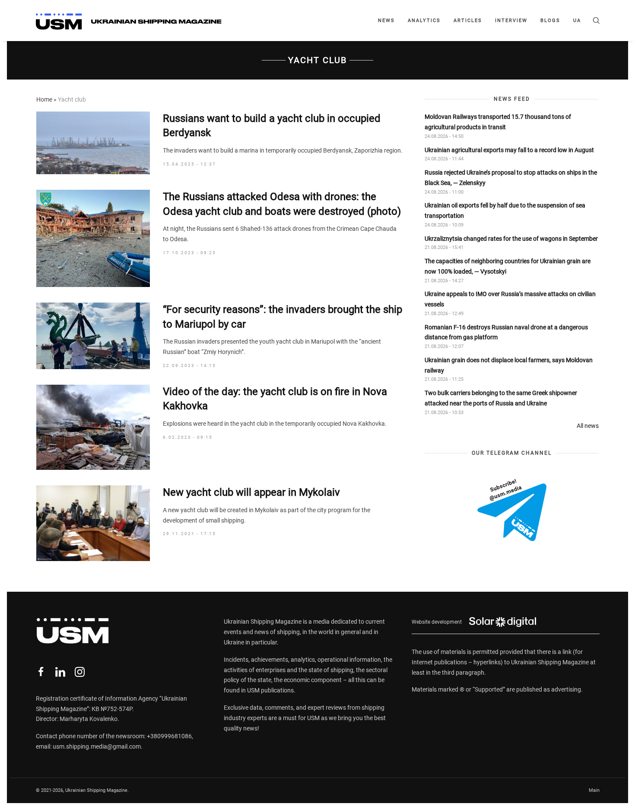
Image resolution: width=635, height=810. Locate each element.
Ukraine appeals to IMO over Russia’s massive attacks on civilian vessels (510, 299)
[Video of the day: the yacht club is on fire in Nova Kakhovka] (93, 427)
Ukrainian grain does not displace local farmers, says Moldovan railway (509, 365)
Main (594, 790)
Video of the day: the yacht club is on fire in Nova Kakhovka (275, 399)
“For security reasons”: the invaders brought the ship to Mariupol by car (282, 316)
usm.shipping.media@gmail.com (97, 746)
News (386, 20)
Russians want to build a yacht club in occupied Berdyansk (272, 125)
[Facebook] (41, 672)
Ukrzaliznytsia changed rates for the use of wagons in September (511, 238)
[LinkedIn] (60, 672)
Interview (511, 20)
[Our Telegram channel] (512, 510)
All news (588, 425)
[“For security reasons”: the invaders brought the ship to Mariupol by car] (93, 336)
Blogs (550, 20)
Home (44, 99)
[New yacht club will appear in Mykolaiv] (93, 523)
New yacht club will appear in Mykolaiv (251, 492)
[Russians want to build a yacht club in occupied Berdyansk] (93, 143)
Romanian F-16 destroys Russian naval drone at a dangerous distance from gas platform (506, 332)
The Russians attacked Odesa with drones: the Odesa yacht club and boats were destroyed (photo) (282, 204)
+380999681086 (169, 736)
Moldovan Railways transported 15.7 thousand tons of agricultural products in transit (498, 122)
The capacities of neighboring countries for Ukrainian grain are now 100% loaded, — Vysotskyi (508, 266)
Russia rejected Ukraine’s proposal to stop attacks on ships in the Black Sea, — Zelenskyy (511, 177)
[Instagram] (80, 672)
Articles (468, 20)
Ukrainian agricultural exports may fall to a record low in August (509, 149)
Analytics (424, 20)
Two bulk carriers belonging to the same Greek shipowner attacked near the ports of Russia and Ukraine (501, 398)
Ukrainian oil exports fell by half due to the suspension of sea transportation (505, 210)
